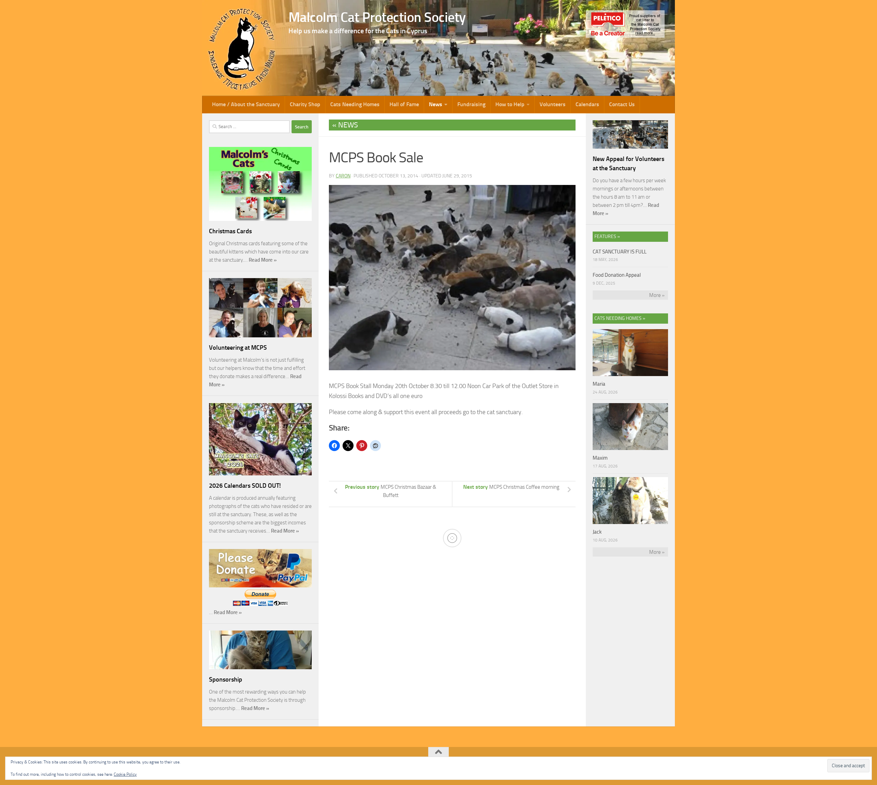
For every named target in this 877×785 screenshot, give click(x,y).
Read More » (263, 260)
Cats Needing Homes (355, 104)
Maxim (600, 458)
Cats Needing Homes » (619, 318)
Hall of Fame (404, 104)
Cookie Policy (125, 774)
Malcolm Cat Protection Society (377, 17)
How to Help (509, 104)
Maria (599, 384)
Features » (607, 236)
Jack (597, 532)
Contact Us (622, 104)
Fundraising (471, 104)
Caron (343, 176)
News (435, 104)
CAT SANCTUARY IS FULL (619, 252)
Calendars (587, 104)
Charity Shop (305, 104)
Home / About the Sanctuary (246, 104)
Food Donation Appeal (617, 275)
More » (657, 295)
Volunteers (553, 104)
